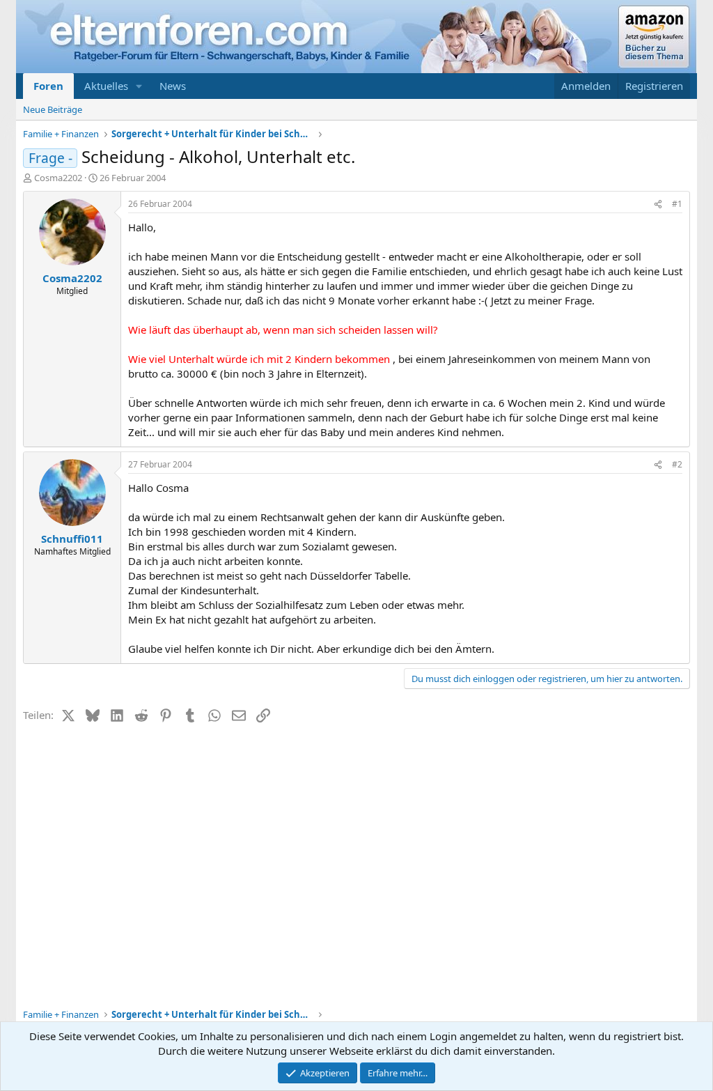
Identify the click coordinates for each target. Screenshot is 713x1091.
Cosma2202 (58, 177)
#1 (677, 204)
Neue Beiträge (52, 109)
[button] (139, 86)
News (172, 86)
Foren (48, 86)
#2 (677, 464)
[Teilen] (658, 204)
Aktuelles (106, 86)
